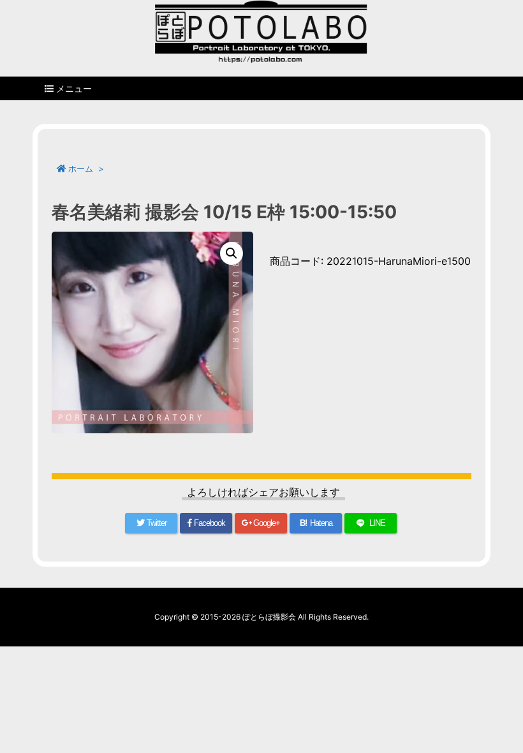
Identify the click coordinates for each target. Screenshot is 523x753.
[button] (231, 253)
